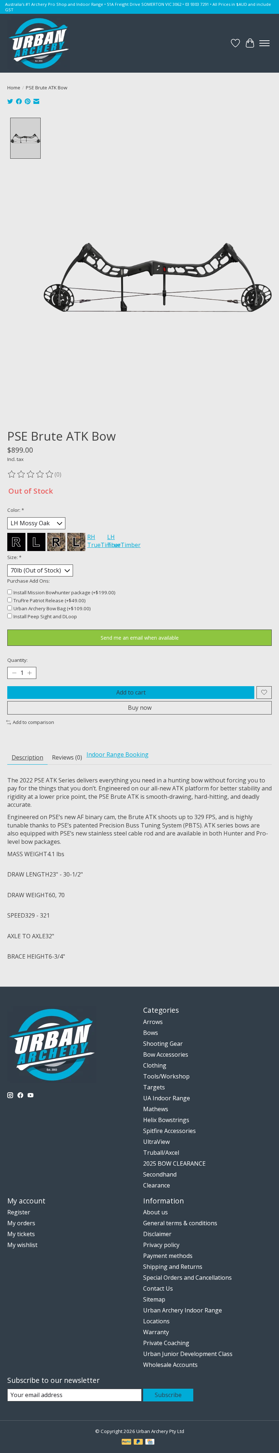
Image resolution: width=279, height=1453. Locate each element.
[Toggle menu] (264, 43)
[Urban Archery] (38, 43)
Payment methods (168, 1256)
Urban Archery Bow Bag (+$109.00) (52, 608)
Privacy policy (161, 1245)
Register (18, 1212)
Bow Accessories (165, 1055)
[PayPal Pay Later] (138, 1442)
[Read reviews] (30, 474)
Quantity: (17, 660)
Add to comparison (33, 722)
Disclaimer (157, 1234)
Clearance (156, 1185)
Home (13, 87)
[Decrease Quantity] (14, 672)
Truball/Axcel (161, 1153)
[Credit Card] (149, 1442)
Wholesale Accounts (170, 1365)
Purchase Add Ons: (28, 581)
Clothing (154, 1065)
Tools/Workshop (166, 1076)
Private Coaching (166, 1343)
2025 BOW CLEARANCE (174, 1163)
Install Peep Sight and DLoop (45, 616)
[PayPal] (126, 1442)
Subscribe (168, 1395)
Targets (154, 1087)
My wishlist (22, 1245)
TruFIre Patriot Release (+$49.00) (49, 600)
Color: (15, 510)
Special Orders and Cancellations (187, 1278)
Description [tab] (27, 757)
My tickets (21, 1234)
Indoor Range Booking (117, 754)
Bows (150, 1033)
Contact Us (158, 1288)
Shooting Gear (163, 1044)
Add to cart (131, 692)
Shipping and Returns (172, 1267)
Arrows (153, 1022)
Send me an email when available (140, 637)
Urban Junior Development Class (187, 1354)
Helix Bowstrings (166, 1120)
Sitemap (154, 1299)
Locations (156, 1321)
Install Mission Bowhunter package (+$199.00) (64, 592)
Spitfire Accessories (169, 1131)
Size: (14, 557)
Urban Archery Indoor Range (182, 1310)
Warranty (156, 1332)
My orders (21, 1223)
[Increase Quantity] (29, 672)
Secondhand (160, 1174)
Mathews (155, 1109)
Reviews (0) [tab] (67, 757)
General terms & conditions (180, 1223)
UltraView (156, 1142)
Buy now (139, 708)
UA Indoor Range (166, 1098)
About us (155, 1212)
